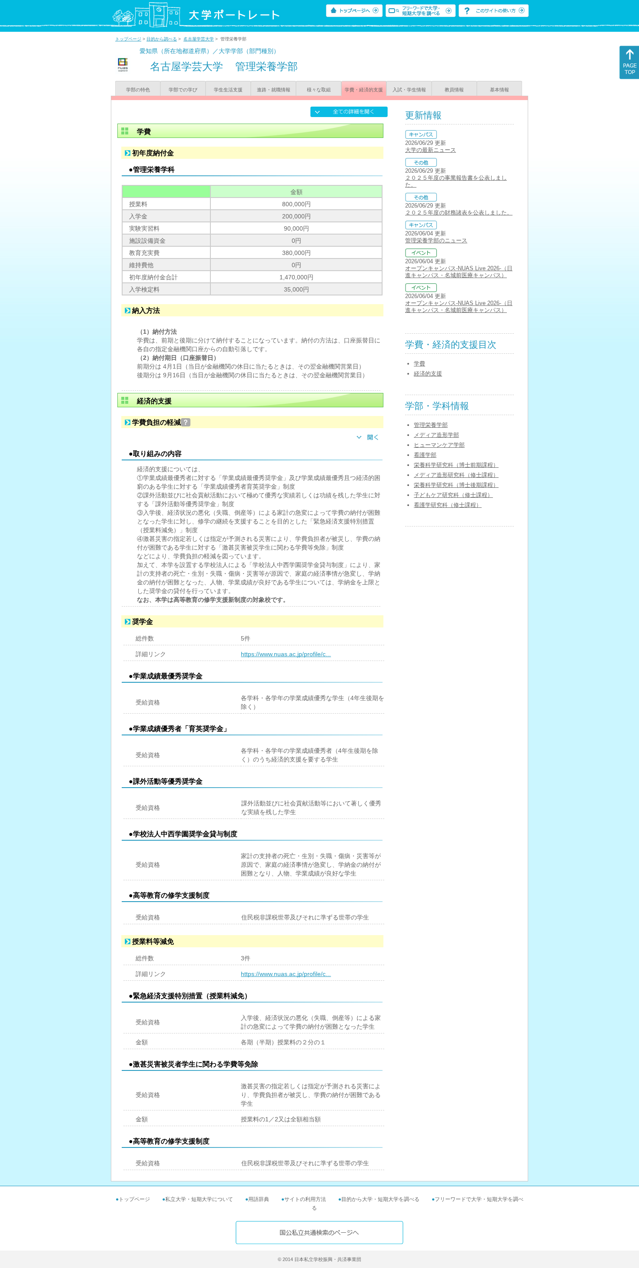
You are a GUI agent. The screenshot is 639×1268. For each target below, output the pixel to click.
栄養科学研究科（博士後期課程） (456, 485)
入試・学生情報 (409, 89)
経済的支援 (428, 373)
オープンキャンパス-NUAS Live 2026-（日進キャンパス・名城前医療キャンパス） (459, 271)
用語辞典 (258, 1199)
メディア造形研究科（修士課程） (456, 475)
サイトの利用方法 (305, 1199)
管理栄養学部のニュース (436, 240)
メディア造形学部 (436, 435)
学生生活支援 (228, 89)
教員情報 (454, 89)
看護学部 (425, 455)
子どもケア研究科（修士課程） (453, 495)
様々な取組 (319, 89)
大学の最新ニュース (430, 150)
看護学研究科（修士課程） (448, 505)
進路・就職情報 (273, 89)
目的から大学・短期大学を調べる (380, 1199)
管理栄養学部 (431, 425)
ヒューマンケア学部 (439, 445)
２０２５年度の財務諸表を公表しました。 (459, 212)
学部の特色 (138, 89)
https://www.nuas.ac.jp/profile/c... (286, 654)
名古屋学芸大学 (198, 39)
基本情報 (499, 89)
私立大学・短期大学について (199, 1199)
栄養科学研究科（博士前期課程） (456, 465)
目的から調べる (161, 39)
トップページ (128, 39)
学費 (419, 363)
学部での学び (183, 89)
